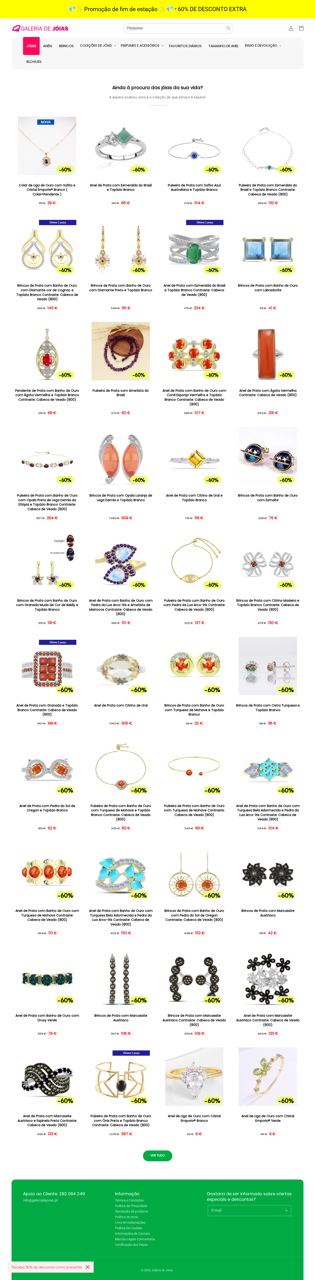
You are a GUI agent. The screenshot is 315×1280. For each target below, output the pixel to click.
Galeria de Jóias (162, 1270)
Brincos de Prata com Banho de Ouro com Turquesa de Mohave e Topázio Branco (194, 710)
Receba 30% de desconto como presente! (47, 1267)
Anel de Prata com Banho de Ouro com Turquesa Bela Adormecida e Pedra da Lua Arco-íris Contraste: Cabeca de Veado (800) (268, 813)
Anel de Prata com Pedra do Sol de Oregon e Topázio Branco (47, 808)
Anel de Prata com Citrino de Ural (121, 705)
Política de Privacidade (131, 1206)
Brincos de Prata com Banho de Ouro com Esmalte (268, 497)
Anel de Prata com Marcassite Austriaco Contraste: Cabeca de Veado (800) (268, 1020)
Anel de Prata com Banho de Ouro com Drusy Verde (47, 1017)
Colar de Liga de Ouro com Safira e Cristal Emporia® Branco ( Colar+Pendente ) (47, 190)
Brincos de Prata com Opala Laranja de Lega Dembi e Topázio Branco (120, 497)
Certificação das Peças (131, 1245)
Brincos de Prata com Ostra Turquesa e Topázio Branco (268, 707)
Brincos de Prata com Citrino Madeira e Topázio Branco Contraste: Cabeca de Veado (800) (267, 605)
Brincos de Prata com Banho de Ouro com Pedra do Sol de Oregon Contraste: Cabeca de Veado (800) (194, 915)
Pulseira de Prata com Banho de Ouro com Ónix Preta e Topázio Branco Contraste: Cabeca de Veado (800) (121, 1120)
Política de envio (126, 1217)
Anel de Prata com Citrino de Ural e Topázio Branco (194, 497)
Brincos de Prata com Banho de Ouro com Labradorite (268, 287)
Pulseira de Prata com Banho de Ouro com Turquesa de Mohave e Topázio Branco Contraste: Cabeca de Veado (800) (121, 813)
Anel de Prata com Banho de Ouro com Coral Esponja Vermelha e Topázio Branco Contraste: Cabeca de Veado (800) (194, 397)
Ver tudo (157, 1155)
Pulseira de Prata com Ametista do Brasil (121, 392)
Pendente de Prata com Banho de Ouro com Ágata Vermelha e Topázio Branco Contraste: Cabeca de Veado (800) (47, 395)
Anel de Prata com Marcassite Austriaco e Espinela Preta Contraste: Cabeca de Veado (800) (47, 1120)
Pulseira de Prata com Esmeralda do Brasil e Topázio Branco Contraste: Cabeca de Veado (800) (268, 190)
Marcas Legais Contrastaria (135, 1239)
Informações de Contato (132, 1233)
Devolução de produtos (131, 1211)
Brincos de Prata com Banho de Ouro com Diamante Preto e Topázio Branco (120, 287)
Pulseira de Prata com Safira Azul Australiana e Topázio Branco (194, 187)
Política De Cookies (128, 1228)
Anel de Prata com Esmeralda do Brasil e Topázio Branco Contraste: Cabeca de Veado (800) (194, 290)
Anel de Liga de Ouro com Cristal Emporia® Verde (267, 1118)
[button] (97, 45)
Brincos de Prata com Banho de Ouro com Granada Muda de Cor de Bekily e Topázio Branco (47, 605)
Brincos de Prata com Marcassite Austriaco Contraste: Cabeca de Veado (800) (194, 1020)
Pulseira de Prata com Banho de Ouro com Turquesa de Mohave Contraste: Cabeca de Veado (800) (194, 810)
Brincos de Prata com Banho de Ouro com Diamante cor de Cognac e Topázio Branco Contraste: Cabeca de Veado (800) (47, 292)
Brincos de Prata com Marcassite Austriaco (267, 913)
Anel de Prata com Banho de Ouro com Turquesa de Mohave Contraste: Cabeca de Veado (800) (47, 915)
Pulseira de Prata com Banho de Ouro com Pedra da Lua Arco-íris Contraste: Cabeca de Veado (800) (194, 605)
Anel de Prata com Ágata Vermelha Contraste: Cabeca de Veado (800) (268, 392)
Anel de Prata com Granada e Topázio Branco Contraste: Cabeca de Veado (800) (47, 710)
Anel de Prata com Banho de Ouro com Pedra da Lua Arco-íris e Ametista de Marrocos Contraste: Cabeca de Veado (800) (121, 607)
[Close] (87, 1267)
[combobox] (178, 28)
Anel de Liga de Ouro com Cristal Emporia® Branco (194, 1118)
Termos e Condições (129, 1200)
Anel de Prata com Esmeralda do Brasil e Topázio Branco (121, 187)
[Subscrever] (286, 1210)
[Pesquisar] (228, 28)
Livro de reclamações (130, 1222)
